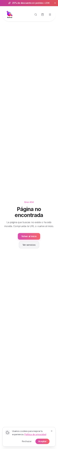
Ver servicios (29, 245)
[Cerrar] (52, 431)
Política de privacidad (35, 434)
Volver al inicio (28, 236)
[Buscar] (36, 14)
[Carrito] (42, 14)
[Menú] (50, 14)
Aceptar (42, 441)
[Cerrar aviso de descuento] (55, 3)
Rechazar (27, 441)
